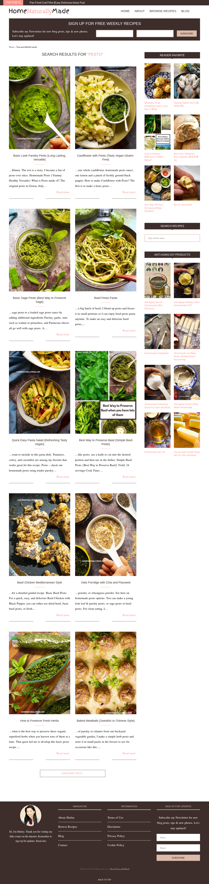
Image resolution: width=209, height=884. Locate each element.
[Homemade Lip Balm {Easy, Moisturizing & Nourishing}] (187, 331)
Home (125, 11)
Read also (41, 840)
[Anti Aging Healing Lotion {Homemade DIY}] (187, 280)
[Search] (198, 11)
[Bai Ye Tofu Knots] (187, 183)
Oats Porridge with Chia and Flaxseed (105, 582)
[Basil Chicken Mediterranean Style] (39, 534)
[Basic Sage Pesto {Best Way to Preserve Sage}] (39, 250)
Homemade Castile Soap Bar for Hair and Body (187, 453)
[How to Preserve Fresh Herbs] (39, 673)
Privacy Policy (116, 836)
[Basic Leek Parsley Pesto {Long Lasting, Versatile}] (39, 107)
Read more (62, 192)
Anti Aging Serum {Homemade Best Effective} (154, 305)
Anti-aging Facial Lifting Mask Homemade (186, 406)
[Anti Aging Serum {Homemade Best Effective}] (158, 280)
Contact (62, 845)
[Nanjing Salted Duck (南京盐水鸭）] (187, 80)
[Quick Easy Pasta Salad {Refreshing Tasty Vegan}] (39, 392)
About (140, 11)
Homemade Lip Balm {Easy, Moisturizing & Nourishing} (185, 356)
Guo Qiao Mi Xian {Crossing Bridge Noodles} (154, 207)
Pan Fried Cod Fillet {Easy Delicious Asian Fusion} (59, 2)
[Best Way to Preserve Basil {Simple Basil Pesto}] (105, 392)
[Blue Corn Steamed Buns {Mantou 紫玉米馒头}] (187, 132)
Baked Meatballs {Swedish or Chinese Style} (106, 720)
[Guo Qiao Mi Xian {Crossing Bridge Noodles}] (158, 183)
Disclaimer (113, 826)
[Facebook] (198, 2)
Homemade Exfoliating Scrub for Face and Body (157, 406)
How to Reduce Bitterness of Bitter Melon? (154, 156)
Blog (185, 11)
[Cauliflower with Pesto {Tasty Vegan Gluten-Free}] (105, 107)
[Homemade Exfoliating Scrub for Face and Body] (158, 382)
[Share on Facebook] (38, 198)
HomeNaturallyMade (119, 868)
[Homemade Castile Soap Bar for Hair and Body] (187, 430)
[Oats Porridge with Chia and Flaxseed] (105, 534)
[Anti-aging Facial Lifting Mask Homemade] (187, 382)
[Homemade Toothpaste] (158, 331)
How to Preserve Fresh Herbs (39, 720)
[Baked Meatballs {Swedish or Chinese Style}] (105, 673)
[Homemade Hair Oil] (158, 430)
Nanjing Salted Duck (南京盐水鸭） (186, 104)
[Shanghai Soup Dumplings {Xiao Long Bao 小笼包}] (158, 80)
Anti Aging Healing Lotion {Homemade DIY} (187, 304)
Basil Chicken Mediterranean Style (39, 582)
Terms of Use (115, 817)
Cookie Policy (115, 845)
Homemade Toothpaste (157, 353)
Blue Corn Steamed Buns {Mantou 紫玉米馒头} (186, 156)
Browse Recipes (163, 11)
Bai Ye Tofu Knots (183, 204)
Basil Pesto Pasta (105, 298)
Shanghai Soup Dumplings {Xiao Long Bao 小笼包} (156, 105)
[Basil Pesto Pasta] (105, 250)
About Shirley (66, 817)
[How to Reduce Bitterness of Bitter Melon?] (158, 132)
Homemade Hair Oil (155, 452)
